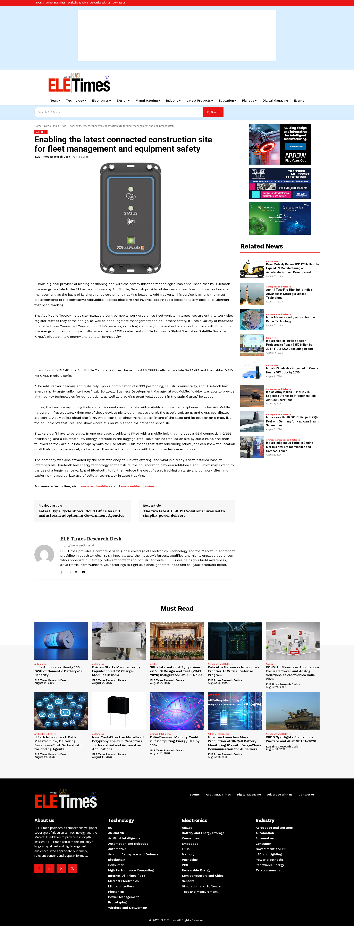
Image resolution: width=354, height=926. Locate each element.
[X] (76, 571)
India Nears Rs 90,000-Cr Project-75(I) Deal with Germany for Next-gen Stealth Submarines (292, 421)
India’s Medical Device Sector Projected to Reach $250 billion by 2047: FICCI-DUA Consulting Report (289, 344)
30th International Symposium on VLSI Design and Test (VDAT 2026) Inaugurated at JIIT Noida (176, 671)
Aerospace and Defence (278, 287)
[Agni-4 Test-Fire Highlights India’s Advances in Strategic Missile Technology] (252, 294)
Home (38, 126)
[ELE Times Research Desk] (44, 554)
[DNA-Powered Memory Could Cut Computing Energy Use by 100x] (177, 711)
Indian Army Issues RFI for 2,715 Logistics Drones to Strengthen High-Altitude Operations (291, 396)
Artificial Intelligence (45, 734)
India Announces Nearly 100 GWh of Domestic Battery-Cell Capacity (59, 671)
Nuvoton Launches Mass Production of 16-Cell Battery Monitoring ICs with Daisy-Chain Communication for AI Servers (234, 743)
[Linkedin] (68, 571)
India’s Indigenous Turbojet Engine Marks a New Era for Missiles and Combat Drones (289, 446)
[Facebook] (61, 571)
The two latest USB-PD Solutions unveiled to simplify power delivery (184, 513)
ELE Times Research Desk (52, 156)
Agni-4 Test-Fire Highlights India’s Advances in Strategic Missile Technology (289, 293)
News (47, 126)
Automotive (272, 261)
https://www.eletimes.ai (77, 545)
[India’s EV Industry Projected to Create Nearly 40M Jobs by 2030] (252, 370)
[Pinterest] (61, 868)
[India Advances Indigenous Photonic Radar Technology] (252, 319)
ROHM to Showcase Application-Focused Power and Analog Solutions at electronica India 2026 (292, 673)
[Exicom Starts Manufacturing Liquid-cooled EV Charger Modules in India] (119, 641)
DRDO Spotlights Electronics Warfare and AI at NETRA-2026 (291, 739)
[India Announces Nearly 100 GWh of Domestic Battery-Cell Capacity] (61, 641)
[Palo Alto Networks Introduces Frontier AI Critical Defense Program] (235, 641)
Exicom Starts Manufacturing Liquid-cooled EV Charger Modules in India (116, 671)
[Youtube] (83, 571)
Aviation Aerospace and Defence (283, 440)
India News (59, 126)
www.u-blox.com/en (137, 486)
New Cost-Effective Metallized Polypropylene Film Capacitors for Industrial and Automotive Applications (118, 743)
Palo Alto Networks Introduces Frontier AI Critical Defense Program (233, 671)
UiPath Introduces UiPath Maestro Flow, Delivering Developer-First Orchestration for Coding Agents (59, 743)
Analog (154, 664)
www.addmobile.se (96, 486)
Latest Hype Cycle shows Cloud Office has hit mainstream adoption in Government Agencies (81, 513)
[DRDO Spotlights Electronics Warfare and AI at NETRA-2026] (293, 711)
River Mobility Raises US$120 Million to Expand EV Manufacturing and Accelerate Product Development (292, 268)
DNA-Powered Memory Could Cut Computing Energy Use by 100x (175, 741)
